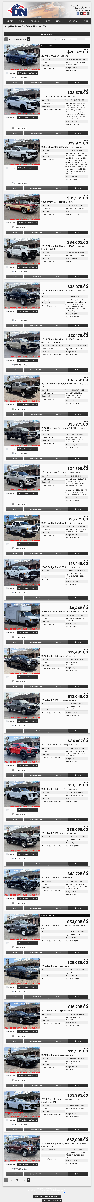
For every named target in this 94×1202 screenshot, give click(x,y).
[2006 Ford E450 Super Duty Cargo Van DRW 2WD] (22, 616)
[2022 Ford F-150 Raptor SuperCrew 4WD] (22, 882)
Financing (58, 82)
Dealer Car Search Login (34, 1192)
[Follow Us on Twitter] (81, 13)
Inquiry (15, 82)
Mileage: (68, 68)
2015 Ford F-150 (58, 656)
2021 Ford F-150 (59, 789)
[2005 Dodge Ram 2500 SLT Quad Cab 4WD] (22, 572)
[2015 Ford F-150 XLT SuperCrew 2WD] (22, 661)
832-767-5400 (83, 10)
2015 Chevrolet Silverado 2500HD (63, 429)
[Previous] (6, 39)
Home (38, 1188)
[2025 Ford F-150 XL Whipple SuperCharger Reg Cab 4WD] (22, 927)
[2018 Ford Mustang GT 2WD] (22, 971)
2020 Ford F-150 (59, 744)
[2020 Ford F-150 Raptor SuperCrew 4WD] (22, 749)
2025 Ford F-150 (64, 926)
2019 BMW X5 (54, 55)
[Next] (28, 39)
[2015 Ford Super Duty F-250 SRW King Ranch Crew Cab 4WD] (22, 1148)
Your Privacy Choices (57, 1192)
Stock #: (68, 71)
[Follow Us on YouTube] (84, 13)
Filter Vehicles (48, 34)
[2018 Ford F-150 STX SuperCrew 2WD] (22, 705)
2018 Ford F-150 (58, 700)
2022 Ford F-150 (59, 877)
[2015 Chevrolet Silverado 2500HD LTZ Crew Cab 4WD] (22, 433)
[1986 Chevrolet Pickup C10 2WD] (22, 207)
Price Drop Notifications (28, 73)
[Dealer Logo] (17, 10)
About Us (42, 1188)
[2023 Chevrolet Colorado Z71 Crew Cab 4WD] (22, 152)
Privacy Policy (54, 1188)
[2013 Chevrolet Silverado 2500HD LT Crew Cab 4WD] (22, 389)
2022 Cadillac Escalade (58, 96)
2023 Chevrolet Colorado (62, 147)
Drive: (44, 65)
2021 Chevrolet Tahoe (60, 472)
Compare (11, 73)
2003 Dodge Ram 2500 (61, 523)
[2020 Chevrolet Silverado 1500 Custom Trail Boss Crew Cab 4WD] (22, 251)
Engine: (68, 62)
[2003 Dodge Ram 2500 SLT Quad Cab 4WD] (22, 528)
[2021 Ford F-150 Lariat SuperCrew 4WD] (22, 794)
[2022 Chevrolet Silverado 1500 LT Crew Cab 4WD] (22, 295)
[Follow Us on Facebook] (78, 13)
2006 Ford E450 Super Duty (64, 611)
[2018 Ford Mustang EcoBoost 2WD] (22, 1015)
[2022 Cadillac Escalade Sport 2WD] (22, 101)
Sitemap (50, 1192)
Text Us (78, 82)
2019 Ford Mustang (57, 1055)
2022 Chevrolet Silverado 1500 (61, 340)
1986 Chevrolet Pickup (57, 202)
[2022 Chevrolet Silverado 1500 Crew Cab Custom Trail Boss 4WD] (22, 344)
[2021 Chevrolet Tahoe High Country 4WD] (22, 477)
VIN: (66, 59)
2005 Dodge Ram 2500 (61, 567)
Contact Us (47, 1188)
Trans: (44, 68)
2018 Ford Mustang (55, 966)
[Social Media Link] (88, 13)
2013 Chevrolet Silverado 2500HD (64, 385)
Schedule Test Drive (36, 82)
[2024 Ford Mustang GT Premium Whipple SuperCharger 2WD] (22, 1104)
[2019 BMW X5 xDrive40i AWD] (22, 57)
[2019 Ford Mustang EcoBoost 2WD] (22, 1060)
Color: (44, 59)
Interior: (45, 62)
